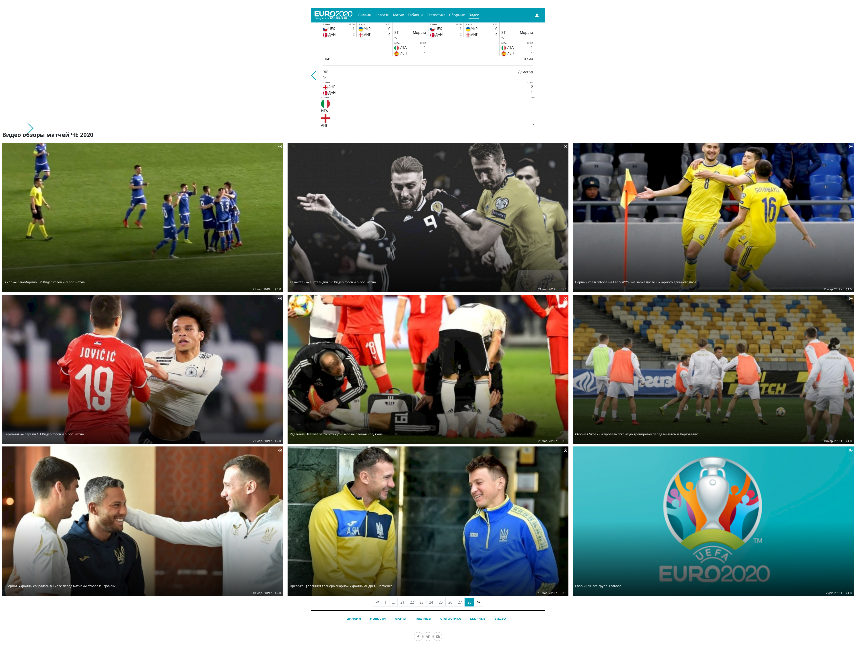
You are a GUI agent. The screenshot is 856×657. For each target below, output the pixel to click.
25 (441, 602)
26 (450, 602)
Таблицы (415, 14)
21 (402, 602)
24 (431, 602)
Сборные (457, 14)
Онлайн (364, 14)
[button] (314, 75)
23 (422, 602)
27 (460, 602)
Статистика (436, 14)
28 (469, 602)
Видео (474, 14)
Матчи (398, 14)
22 (412, 602)
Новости (382, 14)
